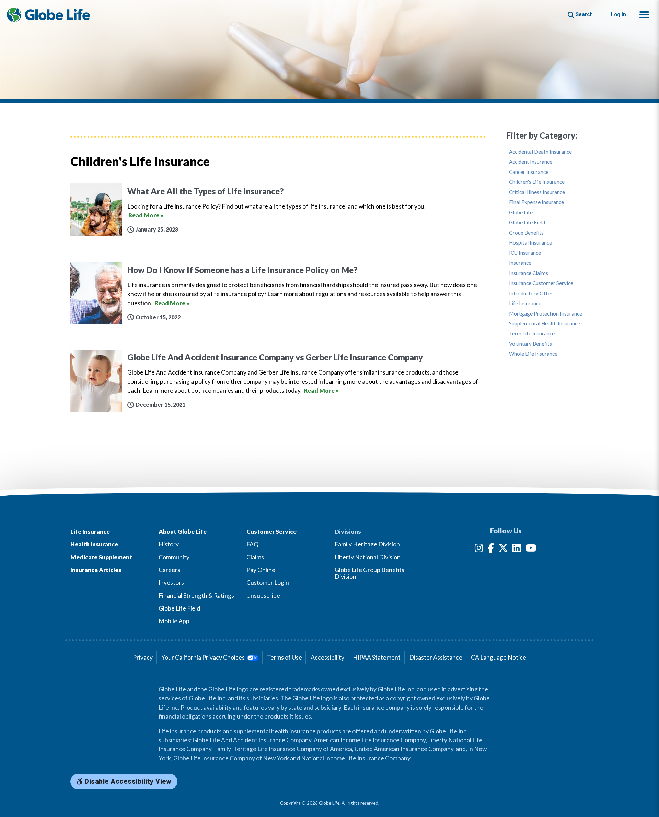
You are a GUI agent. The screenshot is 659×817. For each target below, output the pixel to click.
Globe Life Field (527, 222)
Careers (169, 569)
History (169, 544)
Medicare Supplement (101, 557)
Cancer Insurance (528, 172)
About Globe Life (183, 531)
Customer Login (267, 582)
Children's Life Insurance (537, 182)
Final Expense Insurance (536, 202)
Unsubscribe (263, 595)
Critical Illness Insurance (537, 192)
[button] (644, 15)
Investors (171, 582)
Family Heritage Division (367, 544)
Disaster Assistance (435, 657)
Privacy (143, 657)
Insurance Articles (96, 569)
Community (174, 557)
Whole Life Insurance (533, 354)
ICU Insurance (525, 253)
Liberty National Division (368, 557)
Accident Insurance (530, 162)
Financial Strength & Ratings (196, 595)
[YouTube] (530, 549)
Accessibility (327, 657)
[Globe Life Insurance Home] (48, 15)
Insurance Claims (528, 273)
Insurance (520, 263)
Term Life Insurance (532, 333)
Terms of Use (284, 657)
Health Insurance (94, 544)
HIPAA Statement (377, 657)
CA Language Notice (498, 657)
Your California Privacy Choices (203, 657)
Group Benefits (526, 233)
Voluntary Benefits (530, 344)
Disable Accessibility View (127, 781)
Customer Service (271, 531)
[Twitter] (503, 549)
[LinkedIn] (516, 549)
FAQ (252, 544)
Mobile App (174, 621)
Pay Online (260, 569)
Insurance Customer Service (541, 283)
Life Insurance (525, 303)
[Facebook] (491, 549)
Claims (255, 557)
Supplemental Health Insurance (544, 324)
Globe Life (521, 212)
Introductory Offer (531, 293)
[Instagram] (479, 549)
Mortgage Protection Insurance (545, 314)
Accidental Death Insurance (540, 152)
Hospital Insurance (530, 243)
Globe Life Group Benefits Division (369, 573)
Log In (618, 14)
